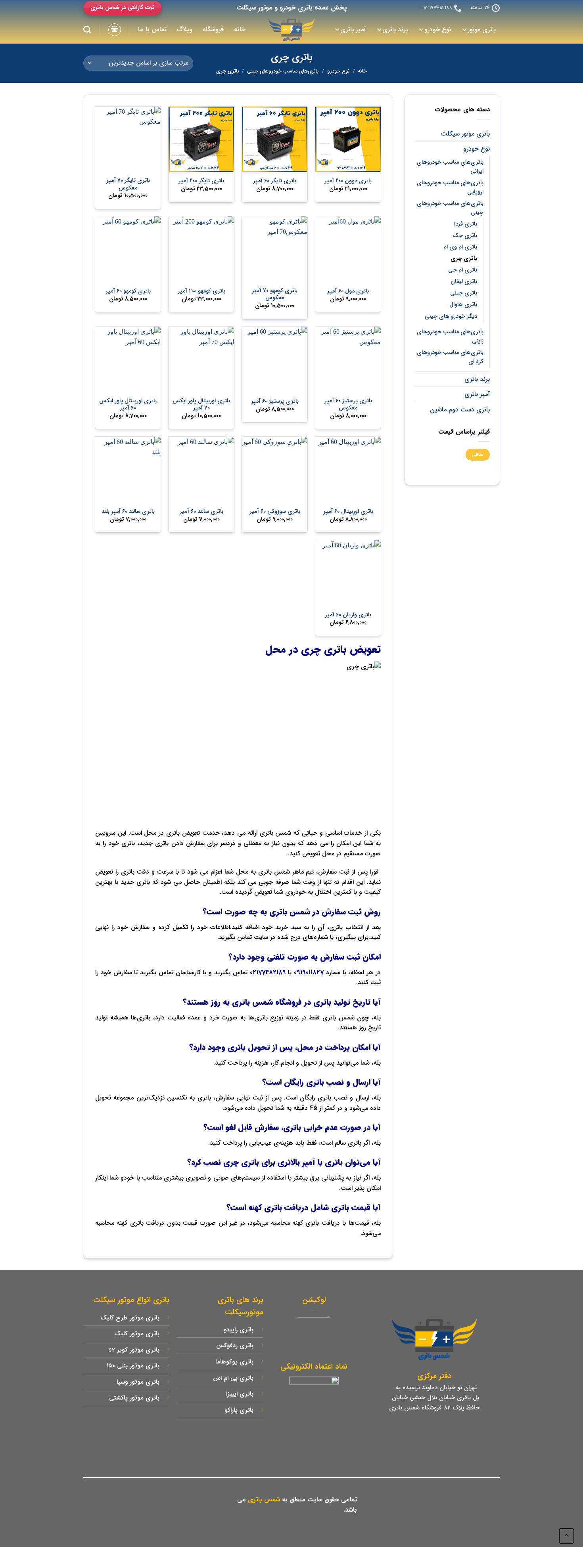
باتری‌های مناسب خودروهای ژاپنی (450, 336)
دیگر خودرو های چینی (451, 316)
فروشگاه (213, 29)
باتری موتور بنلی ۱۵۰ (133, 1366)
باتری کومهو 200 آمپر (201, 291)
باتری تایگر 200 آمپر (201, 181)
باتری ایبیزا (239, 1394)
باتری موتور (482, 29)
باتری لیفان (464, 281)
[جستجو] (87, 29)
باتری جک (465, 235)
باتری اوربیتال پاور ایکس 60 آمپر (128, 405)
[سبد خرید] (114, 29)
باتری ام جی (462, 270)
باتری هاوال (463, 304)
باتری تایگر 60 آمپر (274, 181)
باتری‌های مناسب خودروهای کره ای (450, 357)
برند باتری (395, 29)
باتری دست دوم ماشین (460, 410)
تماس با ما (152, 29)
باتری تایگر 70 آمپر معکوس (128, 184)
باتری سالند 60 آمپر (201, 512)
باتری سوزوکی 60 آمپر (274, 512)
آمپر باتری (353, 29)
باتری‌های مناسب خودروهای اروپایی (450, 187)
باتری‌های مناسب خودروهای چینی (283, 71)
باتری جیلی (463, 293)
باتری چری (464, 258)
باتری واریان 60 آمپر (348, 615)
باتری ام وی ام (460, 247)
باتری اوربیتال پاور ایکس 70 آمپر (201, 405)
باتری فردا (465, 224)
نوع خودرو (437, 29)
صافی (478, 454)
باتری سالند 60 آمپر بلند (128, 512)
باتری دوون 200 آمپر (348, 181)
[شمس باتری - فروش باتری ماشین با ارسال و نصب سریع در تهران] (291, 30)
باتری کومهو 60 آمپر (128, 291)
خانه (239, 29)
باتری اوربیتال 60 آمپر (348, 512)
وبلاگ (184, 29)
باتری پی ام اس (233, 1378)
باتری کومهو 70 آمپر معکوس (274, 294)
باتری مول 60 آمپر (348, 291)
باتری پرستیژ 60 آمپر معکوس (348, 405)
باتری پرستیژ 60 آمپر (275, 401)
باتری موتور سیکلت (465, 134)
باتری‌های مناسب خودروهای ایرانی (450, 167)
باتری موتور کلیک (136, 1334)
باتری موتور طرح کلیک (129, 1318)
